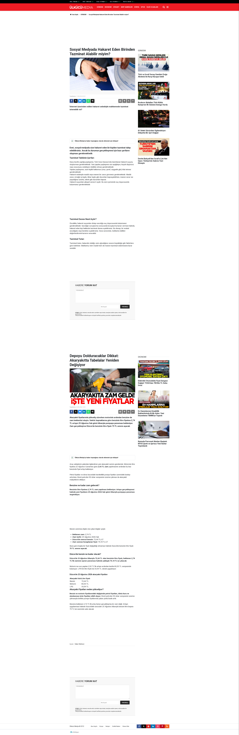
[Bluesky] (80, 101)
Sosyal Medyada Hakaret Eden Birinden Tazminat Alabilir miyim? (109, 14)
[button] (124, 101)
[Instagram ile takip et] (157, 726)
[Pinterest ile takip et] (162, 726)
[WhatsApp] (88, 101)
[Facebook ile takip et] (139, 726)
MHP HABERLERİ (127, 7)
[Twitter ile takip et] (143, 726)
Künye (101, 726)
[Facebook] (71, 101)
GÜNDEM (100, 7)
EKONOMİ (108, 7)
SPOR (143, 7)
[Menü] (167, 7)
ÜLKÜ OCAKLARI (152, 7)
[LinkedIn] (84, 101)
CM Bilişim (76, 732)
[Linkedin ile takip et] (153, 726)
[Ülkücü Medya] (81, 7)
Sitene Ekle (125, 726)
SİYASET (116, 7)
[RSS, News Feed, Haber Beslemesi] (167, 726)
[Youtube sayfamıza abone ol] (148, 726)
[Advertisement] (119, 31)
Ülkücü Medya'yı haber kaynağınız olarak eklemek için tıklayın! (96, 141)
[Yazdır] (120, 101)
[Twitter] (76, 101)
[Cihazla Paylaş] (92, 101)
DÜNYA (136, 7)
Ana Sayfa (75, 14)
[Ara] (164, 7)
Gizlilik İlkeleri (116, 726)
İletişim (108, 726)
